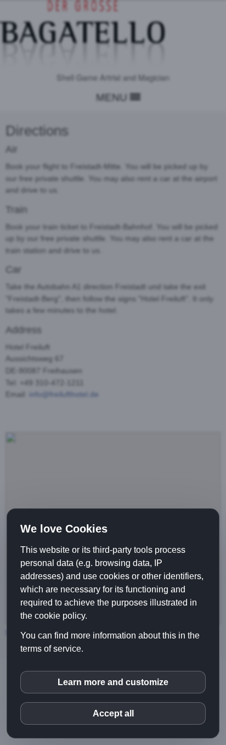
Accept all (113, 713)
